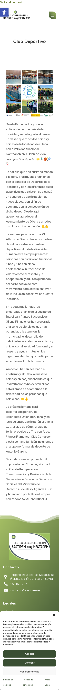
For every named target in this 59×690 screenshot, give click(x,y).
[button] (54, 615)
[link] (4, 12)
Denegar (29, 662)
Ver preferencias (29, 671)
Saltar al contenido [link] (12, 2)
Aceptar (29, 653)
